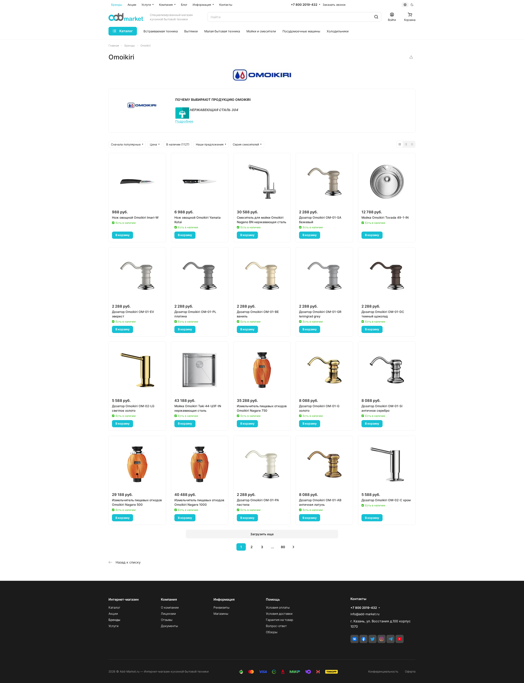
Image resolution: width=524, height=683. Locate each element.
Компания (169, 599)
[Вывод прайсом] (412, 144)
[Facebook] (363, 639)
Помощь (273, 599)
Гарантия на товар (279, 620)
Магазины (220, 614)
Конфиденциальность (383, 671)
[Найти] (376, 17)
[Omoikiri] (262, 79)
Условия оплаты (278, 607)
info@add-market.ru (364, 614)
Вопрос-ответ (276, 626)
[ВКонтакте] (354, 639)
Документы (169, 626)
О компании (170, 607)
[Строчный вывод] (406, 144)
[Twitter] (372, 639)
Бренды (114, 620)
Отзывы (166, 620)
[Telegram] (390, 639)
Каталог (114, 607)
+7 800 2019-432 (304, 5)
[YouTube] (399, 639)
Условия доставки (279, 614)
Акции (113, 614)
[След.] (293, 547)
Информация (224, 599)
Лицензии (168, 614)
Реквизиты (221, 607)
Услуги (113, 626)
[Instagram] (381, 639)
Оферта (410, 671)
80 (283, 547)
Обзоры (271, 632)
